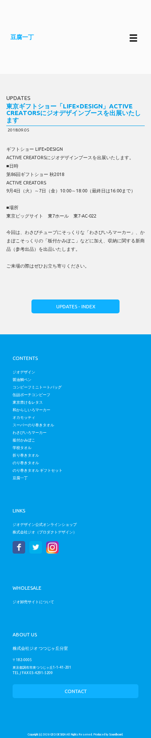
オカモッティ (24, 417)
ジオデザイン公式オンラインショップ (45, 524)
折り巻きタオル (26, 455)
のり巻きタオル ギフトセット (37, 470)
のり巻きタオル (26, 462)
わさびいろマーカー (30, 432)
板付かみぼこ (24, 440)
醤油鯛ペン (22, 379)
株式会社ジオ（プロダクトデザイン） (45, 532)
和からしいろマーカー (31, 409)
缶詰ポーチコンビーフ (31, 394)
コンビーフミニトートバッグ (37, 387)
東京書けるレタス (28, 402)
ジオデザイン (24, 372)
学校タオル (22, 447)
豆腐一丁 (20, 477)
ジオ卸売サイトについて (33, 601)
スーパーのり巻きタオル (33, 425)
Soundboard (115, 734)
